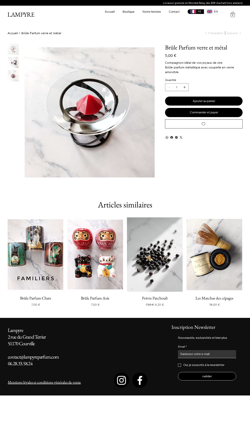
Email (182, 346)
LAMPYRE (20, 14)
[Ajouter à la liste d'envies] (204, 123)
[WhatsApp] (167, 137)
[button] (232, 14)
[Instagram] (121, 380)
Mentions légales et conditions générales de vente (44, 382)
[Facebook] (172, 137)
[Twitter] (181, 137)
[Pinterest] (176, 137)
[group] (124, 262)
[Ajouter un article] (184, 87)
